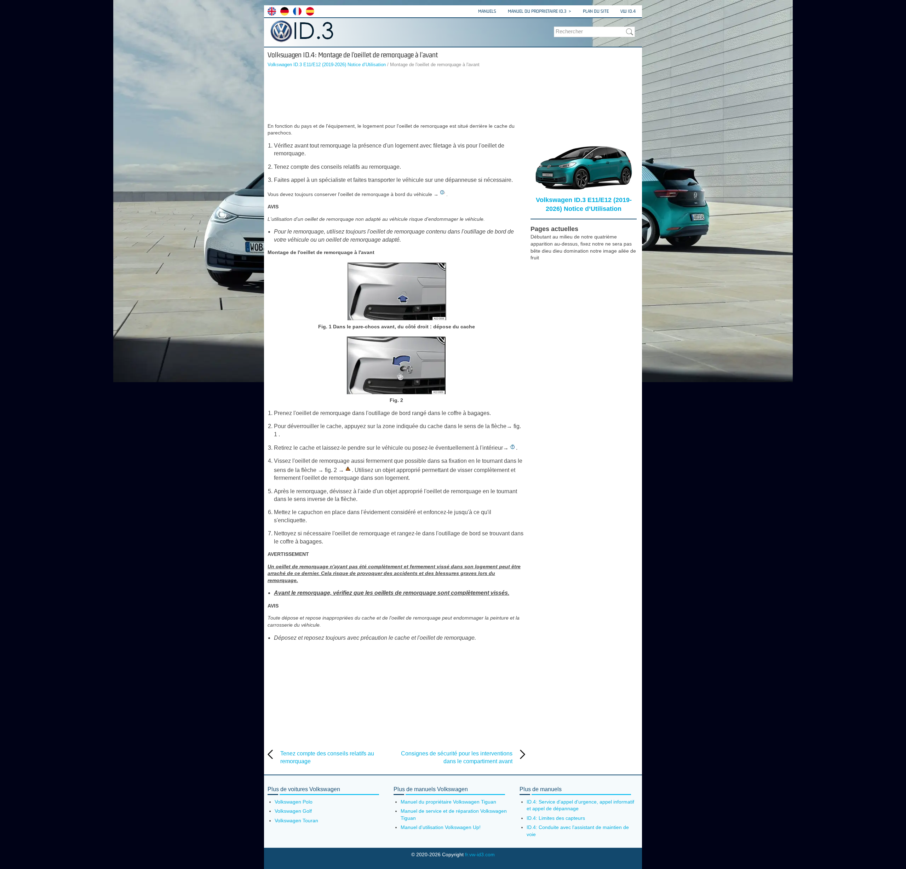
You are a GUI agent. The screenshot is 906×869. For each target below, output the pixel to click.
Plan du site (596, 11)
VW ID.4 (628, 11)
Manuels (487, 11)
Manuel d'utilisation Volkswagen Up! (441, 827)
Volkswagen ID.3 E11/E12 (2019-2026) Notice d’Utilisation (327, 64)
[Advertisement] (396, 96)
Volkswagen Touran (296, 820)
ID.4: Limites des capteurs (556, 818)
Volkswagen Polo (293, 802)
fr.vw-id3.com (480, 854)
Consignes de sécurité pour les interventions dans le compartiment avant (456, 757)
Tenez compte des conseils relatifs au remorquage (327, 757)
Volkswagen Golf (293, 811)
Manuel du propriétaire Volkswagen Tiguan (448, 802)
